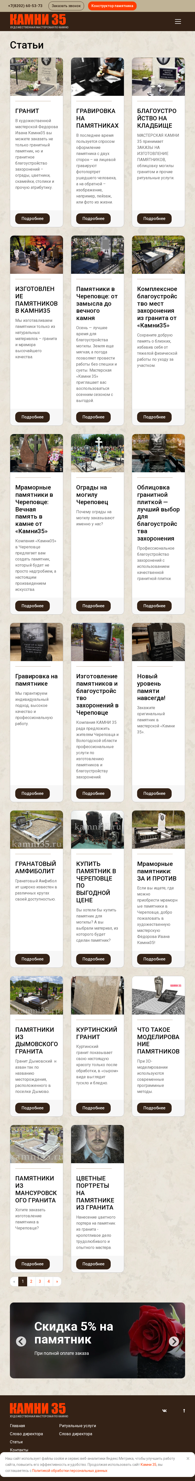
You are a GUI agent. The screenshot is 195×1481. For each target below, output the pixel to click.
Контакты (19, 1450)
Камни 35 (148, 1465)
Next (174, 1341)
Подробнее (32, 218)
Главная (17, 1425)
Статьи (16, 1442)
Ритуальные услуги (77, 1425)
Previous (21, 1341)
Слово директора (26, 1433)
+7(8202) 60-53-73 (25, 6)
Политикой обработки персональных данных (69, 1471)
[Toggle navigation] (178, 21)
